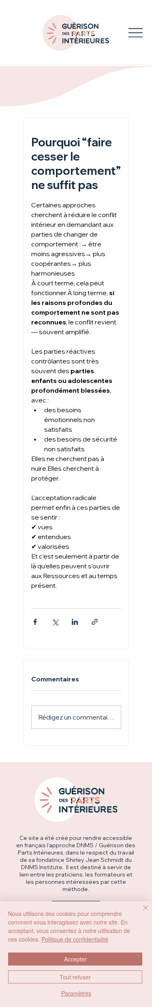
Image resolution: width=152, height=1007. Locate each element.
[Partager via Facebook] (35, 622)
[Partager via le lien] (94, 622)
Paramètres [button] (76, 993)
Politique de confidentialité (74, 939)
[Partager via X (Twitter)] (55, 622)
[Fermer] (140, 912)
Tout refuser (75, 977)
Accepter (75, 959)
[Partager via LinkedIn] (75, 622)
